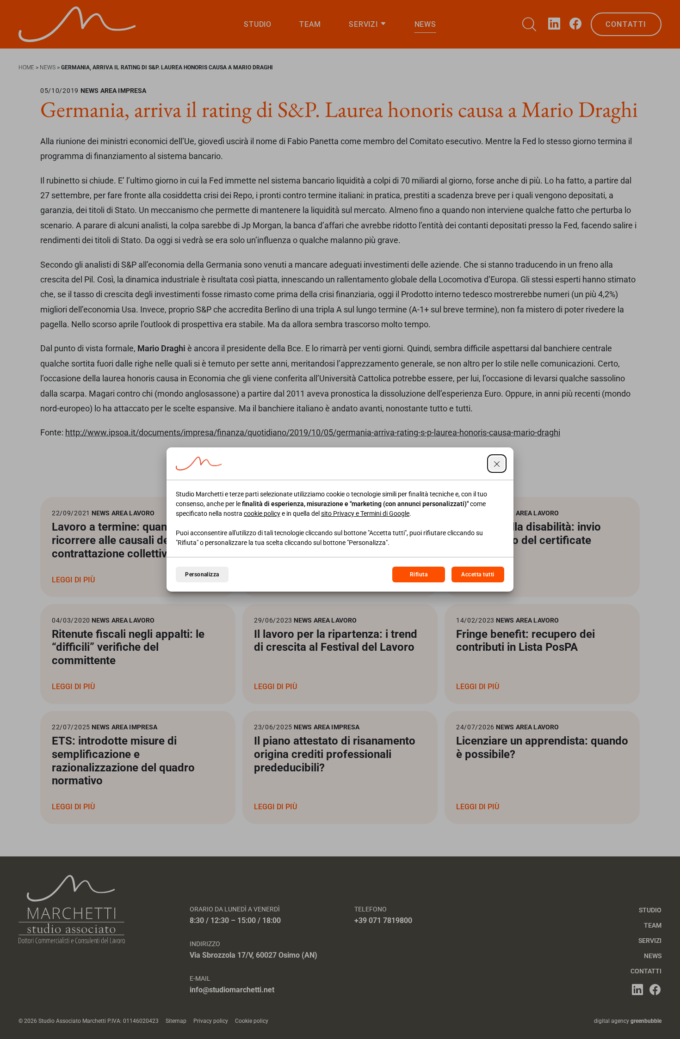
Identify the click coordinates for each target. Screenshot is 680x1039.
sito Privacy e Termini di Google (365, 513)
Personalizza (202, 574)
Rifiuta (418, 574)
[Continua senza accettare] (496, 464)
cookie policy (262, 513)
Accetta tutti (477, 574)
